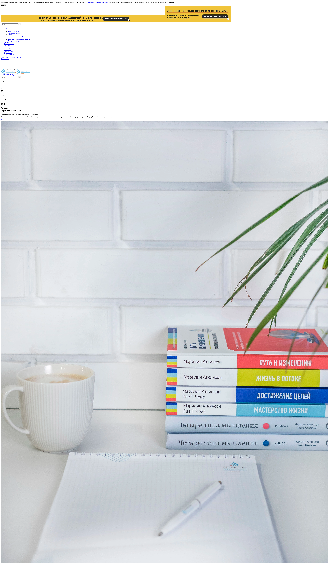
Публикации (8, 53)
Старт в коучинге (9, 48)
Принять (3, 5)
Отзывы (10, 34)
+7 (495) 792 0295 (6, 57)
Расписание (7, 50)
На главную (4, 120)
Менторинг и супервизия (15, 41)
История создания (13, 30)
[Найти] (19, 24)
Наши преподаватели (14, 33)
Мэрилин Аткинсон (13, 31)
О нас (5, 28)
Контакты (7, 42)
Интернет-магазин (9, 54)
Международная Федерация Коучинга (19, 39)
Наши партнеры (8, 51)
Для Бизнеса (7, 45)
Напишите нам (5, 59)
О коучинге (7, 37)
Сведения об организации (15, 36)
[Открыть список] (9, 28)
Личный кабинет (9, 44)
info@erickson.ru (16, 57)
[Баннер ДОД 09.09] (116, 22)
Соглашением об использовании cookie (97, 2)
